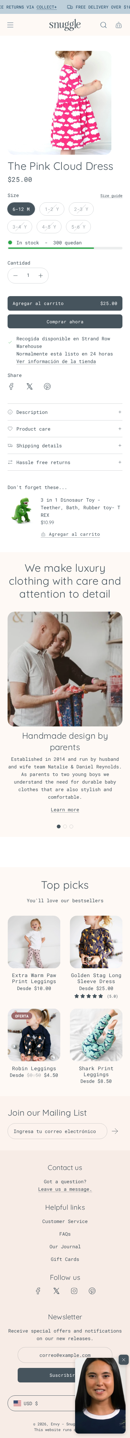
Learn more (65, 809)
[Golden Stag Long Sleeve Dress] (96, 942)
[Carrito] (118, 25)
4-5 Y (49, 227)
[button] (100, 1396)
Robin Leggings (34, 1068)
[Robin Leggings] (34, 1035)
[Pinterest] (92, 1290)
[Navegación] (10, 25)
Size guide (111, 195)
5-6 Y (78, 227)
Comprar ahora (65, 322)
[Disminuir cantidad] (15, 275)
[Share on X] (29, 387)
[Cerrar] (124, 1360)
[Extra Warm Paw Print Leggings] (34, 942)
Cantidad (19, 263)
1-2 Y (52, 209)
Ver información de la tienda (56, 361)
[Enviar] (114, 1131)
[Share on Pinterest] (47, 387)
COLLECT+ (44, 7)
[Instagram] (74, 1290)
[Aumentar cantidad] (40, 275)
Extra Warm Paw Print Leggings (34, 978)
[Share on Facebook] (11, 387)
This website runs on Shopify (65, 1429)
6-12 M (21, 209)
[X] (56, 1290)
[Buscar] (103, 25)
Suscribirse (65, 1375)
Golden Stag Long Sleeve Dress (96, 978)
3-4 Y (20, 227)
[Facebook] (38, 1290)
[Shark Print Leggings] (96, 1035)
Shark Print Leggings (96, 1071)
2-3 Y (81, 209)
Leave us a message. (65, 1189)
